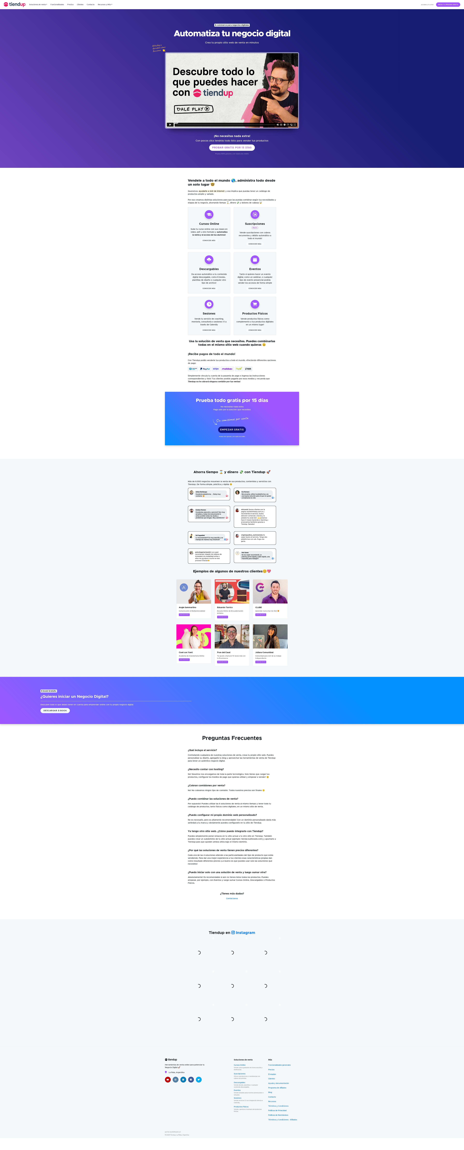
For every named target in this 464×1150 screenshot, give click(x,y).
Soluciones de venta (37, 4)
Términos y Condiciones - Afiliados (282, 1120)
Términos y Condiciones (278, 1106)
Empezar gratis (232, 430)
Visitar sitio (184, 614)
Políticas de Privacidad (277, 1110)
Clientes (80, 4)
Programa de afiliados (277, 1088)
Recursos (272, 1101)
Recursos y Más (104, 4)
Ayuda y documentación (278, 1083)
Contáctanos (232, 898)
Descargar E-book (55, 711)
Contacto (90, 4)
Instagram (245, 933)
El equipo (272, 1074)
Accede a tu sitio (427, 4)
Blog (270, 1092)
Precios (70, 4)
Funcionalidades (57, 4)
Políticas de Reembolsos (278, 1115)
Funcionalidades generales (279, 1065)
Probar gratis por (232, 147)
